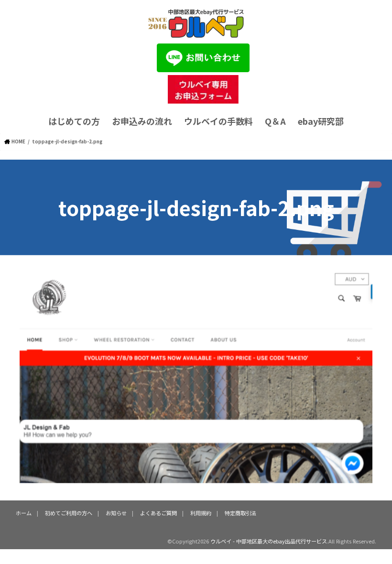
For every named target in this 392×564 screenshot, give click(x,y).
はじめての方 (74, 121)
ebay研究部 (321, 121)
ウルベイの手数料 (218, 121)
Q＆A (275, 121)
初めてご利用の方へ (68, 513)
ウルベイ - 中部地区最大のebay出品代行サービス (268, 541)
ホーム (24, 513)
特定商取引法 (240, 513)
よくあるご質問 (158, 513)
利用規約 (200, 513)
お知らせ (116, 513)
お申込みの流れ (142, 121)
